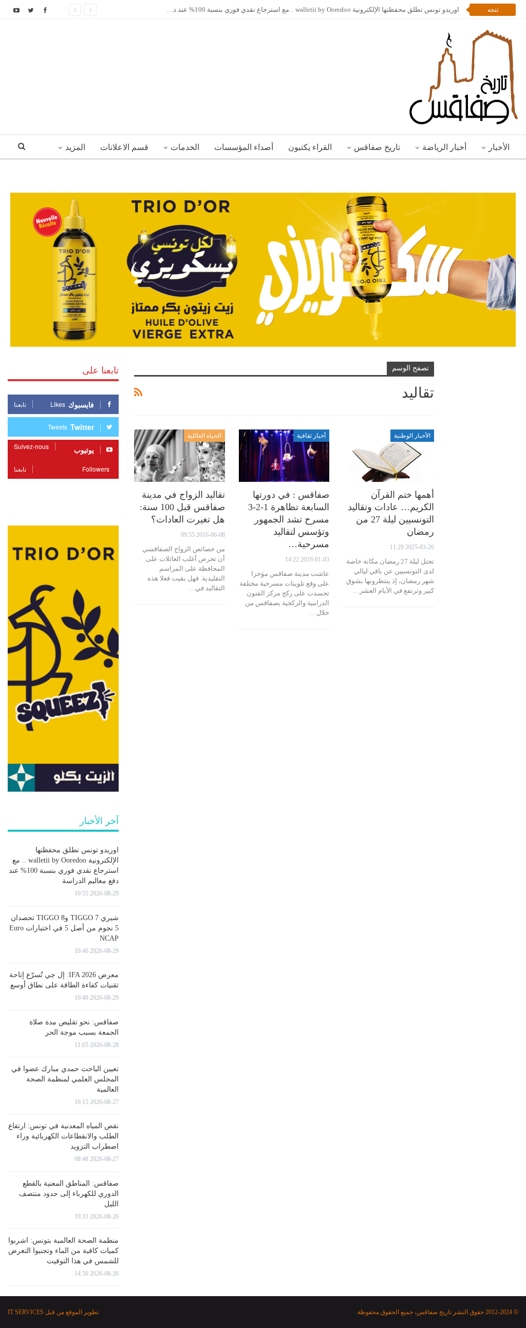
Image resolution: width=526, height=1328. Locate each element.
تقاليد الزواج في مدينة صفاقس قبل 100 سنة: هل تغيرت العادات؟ (182, 507)
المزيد (75, 147)
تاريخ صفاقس (377, 147)
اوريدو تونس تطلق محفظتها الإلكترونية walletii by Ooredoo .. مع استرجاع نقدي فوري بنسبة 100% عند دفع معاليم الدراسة (291, 9)
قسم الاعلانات (124, 147)
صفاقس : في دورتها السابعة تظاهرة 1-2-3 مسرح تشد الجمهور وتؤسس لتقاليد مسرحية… (288, 519)
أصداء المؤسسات (243, 147)
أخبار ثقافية (311, 435)
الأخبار (499, 147)
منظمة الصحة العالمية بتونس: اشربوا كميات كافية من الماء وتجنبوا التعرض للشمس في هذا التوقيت (63, 1251)
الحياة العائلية (204, 435)
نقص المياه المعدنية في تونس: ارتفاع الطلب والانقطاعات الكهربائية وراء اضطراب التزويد (63, 1136)
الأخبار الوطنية (412, 435)
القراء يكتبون (310, 147)
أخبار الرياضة (444, 147)
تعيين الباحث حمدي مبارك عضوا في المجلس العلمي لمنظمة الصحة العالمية (65, 1079)
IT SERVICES (26, 1312)
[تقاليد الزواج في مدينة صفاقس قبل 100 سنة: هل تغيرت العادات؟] (179, 455)
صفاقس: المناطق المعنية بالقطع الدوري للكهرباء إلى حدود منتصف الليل (69, 1194)
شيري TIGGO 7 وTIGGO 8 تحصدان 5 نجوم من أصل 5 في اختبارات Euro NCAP (64, 928)
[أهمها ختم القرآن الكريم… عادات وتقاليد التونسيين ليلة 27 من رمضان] (388, 455)
